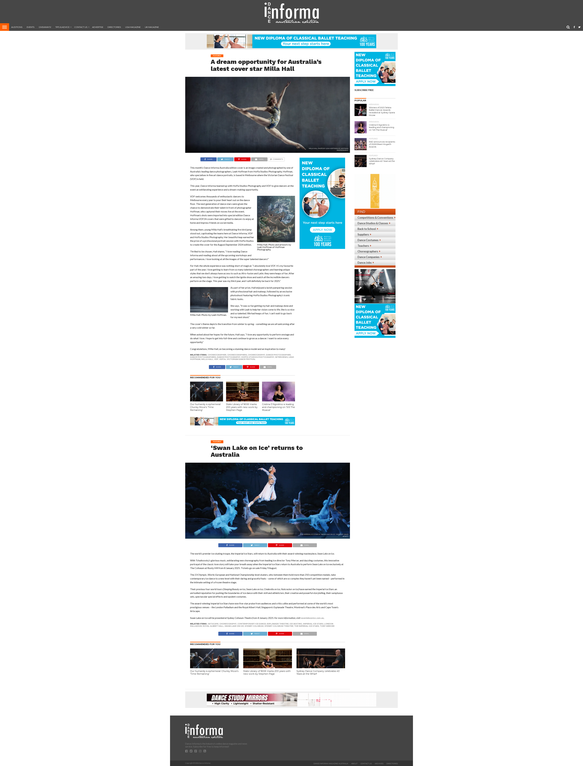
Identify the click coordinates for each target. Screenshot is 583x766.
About (354, 764)
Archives (379, 764)
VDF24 (222, 359)
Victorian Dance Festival (241, 359)
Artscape (213, 624)
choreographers (237, 355)
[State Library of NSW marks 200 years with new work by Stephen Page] (242, 400)
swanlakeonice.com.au (312, 617)
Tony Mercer (327, 626)
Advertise (97, 27)
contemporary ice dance (251, 624)
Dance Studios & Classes (373, 223)
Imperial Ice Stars (313, 624)
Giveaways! (45, 27)
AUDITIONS (16, 27)
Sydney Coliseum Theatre (278, 626)
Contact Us (80, 27)
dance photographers (203, 357)
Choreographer (217, 355)
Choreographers (368, 251)
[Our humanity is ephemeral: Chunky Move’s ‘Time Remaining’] (206, 400)
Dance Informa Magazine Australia (331, 764)
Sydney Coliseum (254, 626)
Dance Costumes (368, 240)
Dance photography (228, 357)
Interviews (281, 357)
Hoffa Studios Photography (257, 357)
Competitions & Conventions (375, 217)
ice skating (296, 624)
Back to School (367, 228)
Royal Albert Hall (213, 626)
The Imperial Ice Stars (306, 626)
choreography (256, 355)
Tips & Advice (62, 27)
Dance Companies (369, 257)
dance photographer (278, 355)
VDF (216, 359)
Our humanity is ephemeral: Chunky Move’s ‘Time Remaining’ (205, 407)
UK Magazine (152, 27)
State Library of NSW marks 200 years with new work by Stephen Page (241, 407)
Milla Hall (207, 359)
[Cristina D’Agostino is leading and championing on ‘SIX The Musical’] (278, 400)
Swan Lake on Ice (234, 626)
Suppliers (363, 234)
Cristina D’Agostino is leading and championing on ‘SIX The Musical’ (278, 407)
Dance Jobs (365, 262)
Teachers (363, 245)
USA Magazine (133, 27)
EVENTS (30, 27)
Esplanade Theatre (278, 624)
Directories (114, 27)
